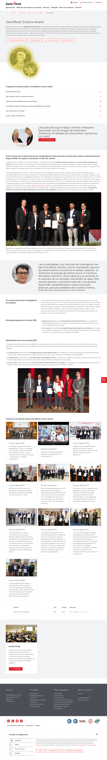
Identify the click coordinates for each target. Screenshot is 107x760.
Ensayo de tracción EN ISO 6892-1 (63, 702)
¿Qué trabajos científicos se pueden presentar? (20, 96)
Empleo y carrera (35, 706)
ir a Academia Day (16, 668)
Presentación (33, 702)
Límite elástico (58, 708)
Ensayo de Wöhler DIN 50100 (62, 704)
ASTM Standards (58, 695)
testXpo (52, 302)
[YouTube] (17, 722)
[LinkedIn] (8, 722)
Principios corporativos (36, 695)
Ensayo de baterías (59, 698)
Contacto (78, 7)
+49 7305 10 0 (9, 701)
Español (75, 2)
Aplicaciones (10, 7)
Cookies (37, 725)
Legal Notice (29, 725)
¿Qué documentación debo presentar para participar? (21, 101)
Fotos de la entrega (50, 40)
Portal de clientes (87, 2)
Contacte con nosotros (47, 139)
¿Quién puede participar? (13, 91)
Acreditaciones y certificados (38, 700)
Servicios (46, 7)
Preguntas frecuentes (67, 40)
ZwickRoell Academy (84, 698)
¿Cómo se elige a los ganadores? (15, 115)
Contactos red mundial (36, 704)
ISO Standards (58, 693)
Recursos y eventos (66, 7)
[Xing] (13, 722)
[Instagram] (21, 722)
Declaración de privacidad (15, 725)
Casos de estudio (83, 700)
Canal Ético (33, 698)
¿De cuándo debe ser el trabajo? (15, 111)
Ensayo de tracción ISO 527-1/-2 (63, 700)
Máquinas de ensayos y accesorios (29, 7)
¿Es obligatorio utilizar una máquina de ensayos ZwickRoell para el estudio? (28, 106)
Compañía (54, 7)
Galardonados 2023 (35, 40)
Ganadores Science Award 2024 (17, 40)
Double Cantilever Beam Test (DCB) (41, 185)
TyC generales (34, 693)
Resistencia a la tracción (61, 706)
